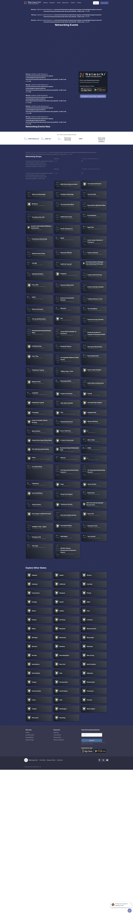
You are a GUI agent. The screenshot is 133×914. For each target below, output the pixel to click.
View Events (104, 3)
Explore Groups (30, 740)
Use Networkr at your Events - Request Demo (93, 96)
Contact (73, 2)
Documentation (30, 737)
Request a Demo (51, 760)
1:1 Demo (78, 2)
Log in (96, 3)
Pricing (59, 2)
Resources (65, 2)
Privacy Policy (57, 737)
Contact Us (60, 760)
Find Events (42, 760)
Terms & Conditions (59, 740)
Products (51, 2)
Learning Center (30, 735)
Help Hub (56, 732)
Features (45, 2)
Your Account (57, 735)
